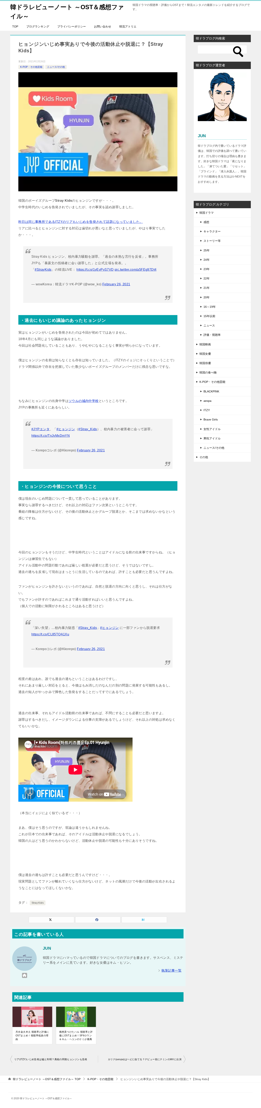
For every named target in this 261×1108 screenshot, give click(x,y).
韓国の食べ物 (208, 372)
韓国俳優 (205, 363)
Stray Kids (38, 902)
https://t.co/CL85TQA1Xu (50, 634)
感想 (206, 222)
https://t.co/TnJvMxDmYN (50, 435)
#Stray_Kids (87, 429)
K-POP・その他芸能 (31, 67)
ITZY (206, 410)
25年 (206, 250)
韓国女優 (205, 353)
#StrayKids (43, 269)
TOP (15, 26)
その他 (203, 457)
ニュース (209, 325)
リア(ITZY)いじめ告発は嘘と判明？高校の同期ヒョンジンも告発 (50, 1059)
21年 (206, 287)
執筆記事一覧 (171, 970)
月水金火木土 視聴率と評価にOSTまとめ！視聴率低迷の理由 (32, 1035)
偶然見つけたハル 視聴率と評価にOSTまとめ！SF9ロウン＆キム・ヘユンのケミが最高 (76, 1035)
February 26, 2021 (116, 284)
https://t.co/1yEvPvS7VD (95, 269)
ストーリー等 (212, 240)
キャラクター (212, 231)
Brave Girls (210, 419)
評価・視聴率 (212, 334)
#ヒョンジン (65, 429)
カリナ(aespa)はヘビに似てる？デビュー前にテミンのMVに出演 (144, 1059)
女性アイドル (212, 429)
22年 (206, 278)
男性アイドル (212, 438)
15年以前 (209, 316)
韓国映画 (205, 344)
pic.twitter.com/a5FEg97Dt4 (135, 269)
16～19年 (209, 306)
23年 (206, 269)
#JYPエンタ (40, 429)
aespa (207, 400)
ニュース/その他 (56, 67)
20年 (206, 297)
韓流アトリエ (127, 26)
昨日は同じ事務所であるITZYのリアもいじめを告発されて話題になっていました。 (80, 221)
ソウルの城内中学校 (84, 401)
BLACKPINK (211, 391)
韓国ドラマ (206, 212)
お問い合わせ (102, 26)
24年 (206, 259)
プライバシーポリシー (71, 26)
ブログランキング (37, 26)
